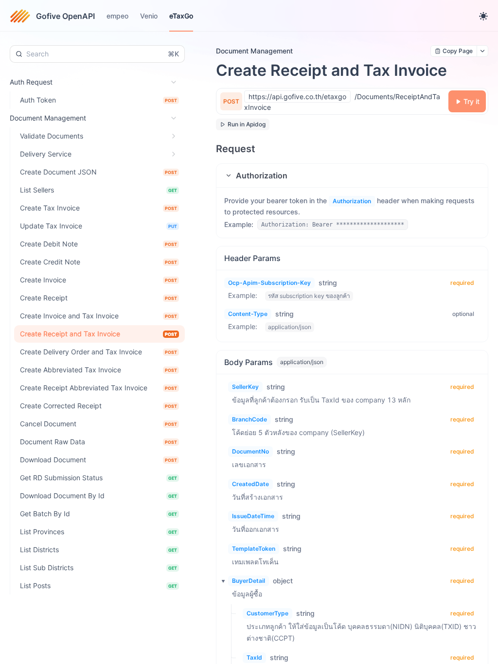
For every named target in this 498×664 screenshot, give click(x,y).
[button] (352, 175)
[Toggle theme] (483, 16)
